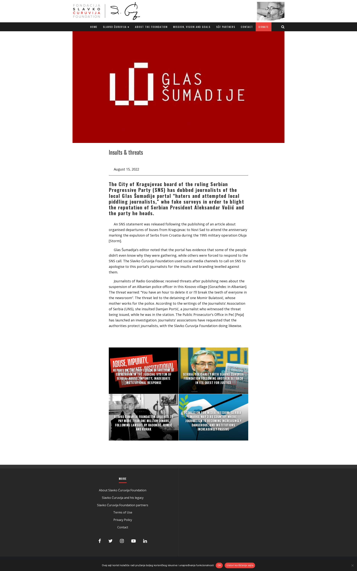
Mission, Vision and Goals (192, 27)
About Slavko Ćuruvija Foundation (122, 490)
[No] (352, 565)
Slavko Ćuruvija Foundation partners (122, 505)
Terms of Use (122, 512)
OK (219, 565)
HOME (93, 27)
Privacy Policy (122, 520)
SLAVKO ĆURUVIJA (115, 27)
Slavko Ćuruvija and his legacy (123, 498)
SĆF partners (225, 27)
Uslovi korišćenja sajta (239, 565)
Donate (263, 27)
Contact (247, 27)
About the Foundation (151, 27)
